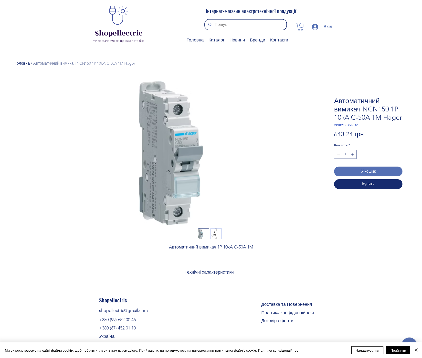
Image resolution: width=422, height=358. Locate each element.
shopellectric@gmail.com (123, 310)
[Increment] (353, 154)
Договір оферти (277, 320)
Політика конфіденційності (288, 312)
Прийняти (398, 350)
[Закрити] (416, 350)
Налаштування (367, 350)
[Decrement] (338, 154)
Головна (22, 63)
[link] (300, 26)
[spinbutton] (345, 154)
